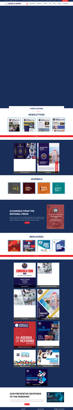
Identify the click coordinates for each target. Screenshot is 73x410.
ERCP (42, 0)
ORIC (50, 3)
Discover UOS (32, 3)
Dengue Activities (49, 0)
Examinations (65, 3)
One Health (24, 0)
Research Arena (30, 0)
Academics (45, 3)
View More (36, 136)
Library (54, 3)
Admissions (39, 3)
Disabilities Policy (37, 0)
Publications (55, 0)
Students (59, 3)
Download (27, 222)
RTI (44, 0)
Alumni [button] (59, 0)
